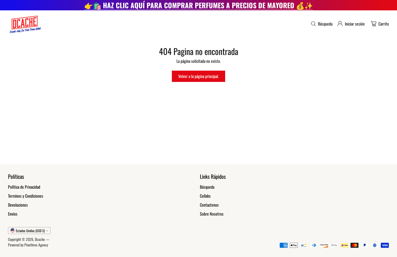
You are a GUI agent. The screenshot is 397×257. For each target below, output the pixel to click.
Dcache (40, 239)
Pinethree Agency (36, 245)
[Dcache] (24, 24)
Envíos (12, 214)
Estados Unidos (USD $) (30, 230)
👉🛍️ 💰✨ (198, 5)
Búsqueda (207, 187)
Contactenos (209, 205)
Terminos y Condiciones (25, 196)
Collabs (205, 196)
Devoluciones (18, 205)
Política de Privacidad (24, 187)
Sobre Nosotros (212, 214)
